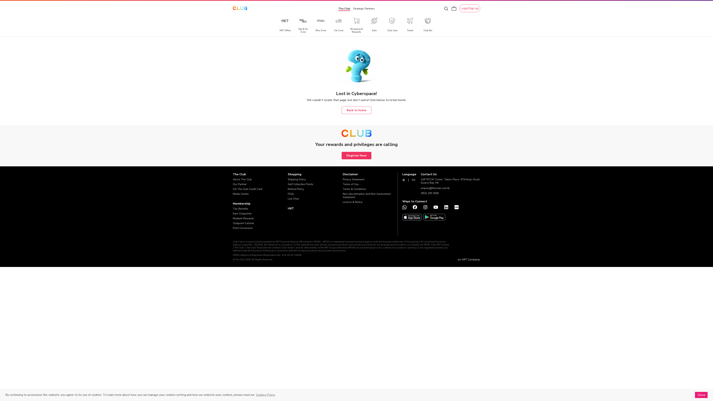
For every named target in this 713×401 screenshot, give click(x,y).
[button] (260, 174)
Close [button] (701, 395)
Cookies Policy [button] (265, 395)
